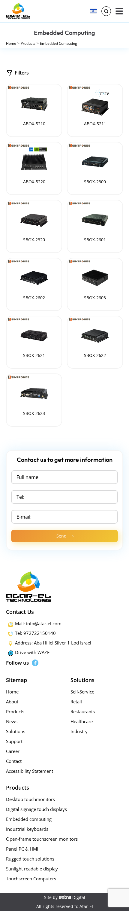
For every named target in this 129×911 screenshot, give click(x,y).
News (11, 721)
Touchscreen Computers (31, 879)
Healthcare (81, 721)
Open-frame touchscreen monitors (42, 839)
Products (28, 43)
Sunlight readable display (32, 869)
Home (11, 43)
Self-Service (82, 692)
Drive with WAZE (32, 652)
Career (13, 751)
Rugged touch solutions (30, 859)
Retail (76, 702)
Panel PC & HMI (22, 849)
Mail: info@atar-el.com (38, 623)
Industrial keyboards (27, 829)
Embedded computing (29, 819)
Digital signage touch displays (36, 809)
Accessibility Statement (29, 771)
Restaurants (82, 711)
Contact (14, 761)
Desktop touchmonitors (30, 799)
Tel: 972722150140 (35, 633)
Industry (79, 731)
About (12, 702)
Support (14, 741)
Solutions (15, 731)
